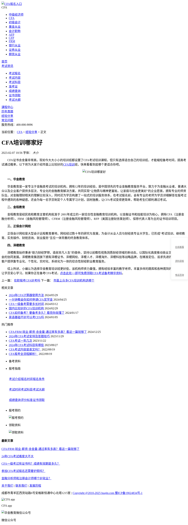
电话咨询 (179, 275)
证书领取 (15, 95)
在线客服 (179, 247)
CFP (11, 37)
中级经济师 (16, 14)
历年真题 (7, 111)
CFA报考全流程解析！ (23, 353)
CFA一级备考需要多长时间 (26, 304)
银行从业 (15, 45)
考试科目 (15, 82)
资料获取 (179, 261)
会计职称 (15, 31)
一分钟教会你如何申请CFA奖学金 (31, 299)
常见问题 (7, 120)
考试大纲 (15, 99)
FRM (12, 41)
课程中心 (7, 107)
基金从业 (15, 26)
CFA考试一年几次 (20, 340)
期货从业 (15, 54)
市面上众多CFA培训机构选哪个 (73, 280)
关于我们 (7, 485)
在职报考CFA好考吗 (27, 280)
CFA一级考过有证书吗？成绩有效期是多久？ (30, 463)
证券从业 (15, 49)
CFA (12, 18)
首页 (4, 61)
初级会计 (15, 22)
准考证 (13, 86)
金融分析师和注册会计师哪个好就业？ (26, 478)
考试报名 (15, 73)
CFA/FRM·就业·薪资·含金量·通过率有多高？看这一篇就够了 (48, 331)
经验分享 (7, 115)
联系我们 (21, 485)
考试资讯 (7, 66)
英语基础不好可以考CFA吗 (26, 317)
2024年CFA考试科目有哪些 (26, 345)
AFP (11, 34)
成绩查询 (15, 90)
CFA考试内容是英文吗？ (25, 349)
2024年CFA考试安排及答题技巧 (29, 336)
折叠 (169, 259)
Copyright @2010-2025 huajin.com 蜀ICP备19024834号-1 (107, 493)
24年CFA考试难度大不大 (17, 456)
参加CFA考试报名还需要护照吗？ (23, 471)
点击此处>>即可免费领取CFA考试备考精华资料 (91, 273)
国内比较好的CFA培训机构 (26, 308)
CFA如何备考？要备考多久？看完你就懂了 (36, 312)
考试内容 (15, 77)
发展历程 (35, 485)
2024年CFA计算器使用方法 (26, 295)
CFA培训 (69, 164)
